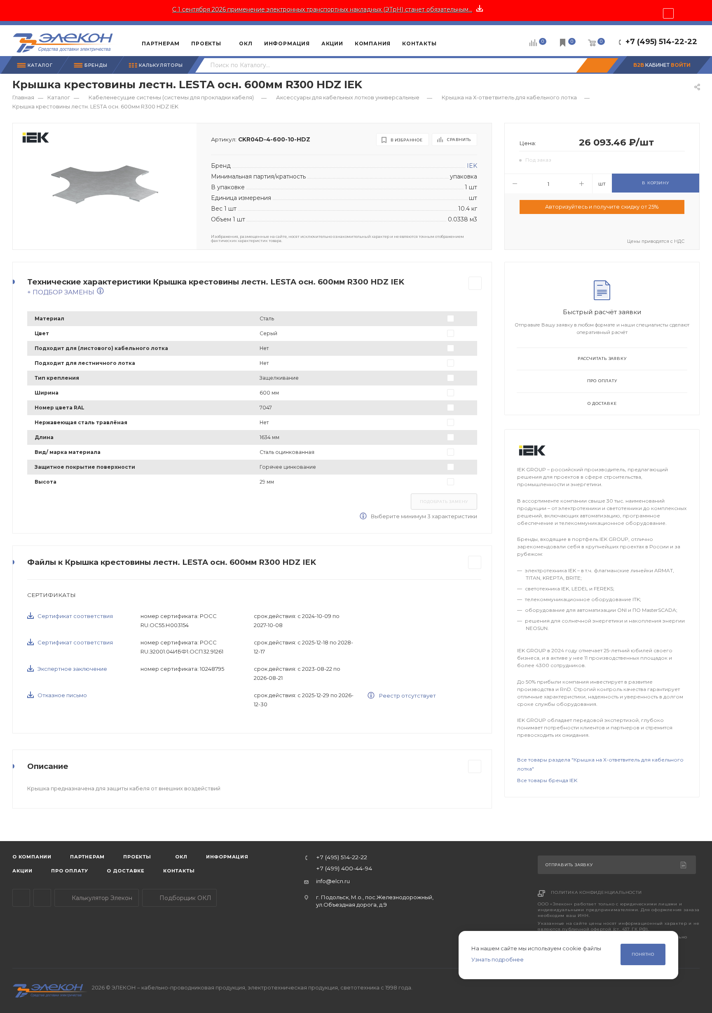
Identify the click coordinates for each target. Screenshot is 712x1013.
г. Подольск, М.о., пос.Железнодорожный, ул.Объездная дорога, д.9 (374, 900)
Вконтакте (42, 898)
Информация (227, 857)
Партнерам (87, 857)
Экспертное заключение (72, 668)
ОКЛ (180, 857)
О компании (32, 857)
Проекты (137, 857)
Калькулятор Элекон (101, 898)
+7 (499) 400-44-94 (344, 869)
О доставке (602, 403)
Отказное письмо (62, 695)
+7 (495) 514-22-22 (661, 41)
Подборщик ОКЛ (184, 898)
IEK (472, 165)
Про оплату (602, 380)
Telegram (21, 898)
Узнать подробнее (497, 959)
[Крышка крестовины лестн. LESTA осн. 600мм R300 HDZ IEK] (104, 185)
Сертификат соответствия (75, 616)
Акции (22, 871)
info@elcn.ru (333, 881)
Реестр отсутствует (407, 695)
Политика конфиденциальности (596, 892)
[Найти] (597, 65)
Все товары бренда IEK (547, 780)
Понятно (643, 954)
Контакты (178, 871)
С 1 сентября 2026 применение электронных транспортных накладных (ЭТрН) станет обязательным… (322, 9)
